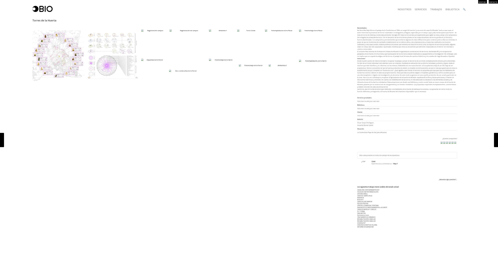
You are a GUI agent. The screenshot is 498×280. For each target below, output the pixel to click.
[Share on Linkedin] (453, 143)
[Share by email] (455, 143)
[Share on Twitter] (444, 143)
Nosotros (404, 9)
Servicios (421, 9)
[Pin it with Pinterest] (450, 143)
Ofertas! (482, 2)
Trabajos (436, 9)
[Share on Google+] (447, 143)
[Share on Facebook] (442, 143)
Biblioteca (452, 9)
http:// (395, 164)
